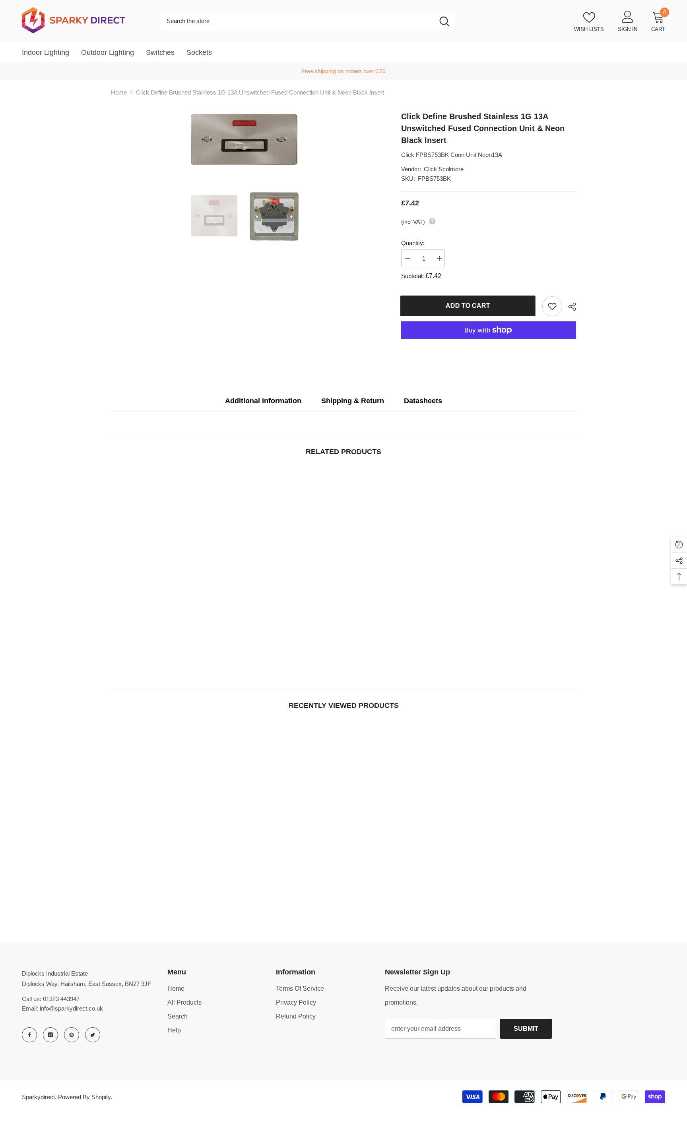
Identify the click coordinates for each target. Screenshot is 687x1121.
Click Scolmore (444, 169)
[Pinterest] (71, 1034)
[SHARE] (569, 306)
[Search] (307, 21)
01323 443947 (61, 998)
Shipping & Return (352, 401)
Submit (526, 1028)
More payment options (488, 343)
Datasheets (423, 401)
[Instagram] (50, 1034)
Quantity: (413, 243)
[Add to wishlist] (552, 306)
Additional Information (263, 401)
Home (119, 92)
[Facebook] (29, 1034)
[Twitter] (92, 1034)
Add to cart (468, 305)
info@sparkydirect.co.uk (71, 1008)
